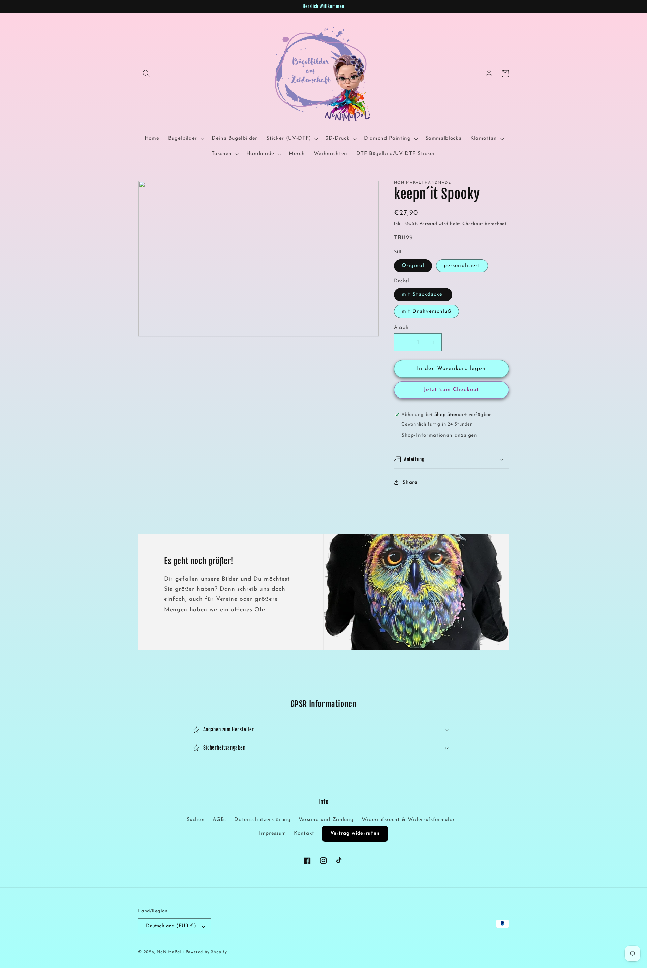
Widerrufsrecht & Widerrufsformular (408, 819)
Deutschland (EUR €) (171, 926)
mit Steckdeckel (423, 294)
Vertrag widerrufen (355, 833)
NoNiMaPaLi (170, 952)
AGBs (220, 819)
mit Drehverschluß (426, 311)
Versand (428, 224)
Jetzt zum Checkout (451, 389)
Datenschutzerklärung (262, 819)
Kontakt (304, 833)
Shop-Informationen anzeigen (439, 435)
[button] (146, 73)
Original (413, 265)
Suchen (196, 819)
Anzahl (402, 327)
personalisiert (462, 265)
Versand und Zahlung (326, 819)
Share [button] (409, 482)
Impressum (272, 833)
